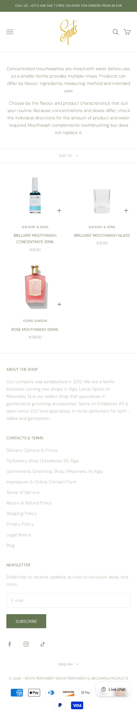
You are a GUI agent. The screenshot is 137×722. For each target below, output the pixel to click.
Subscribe (26, 621)
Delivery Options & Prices (32, 450)
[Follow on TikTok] (43, 644)
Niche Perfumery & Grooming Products (92, 678)
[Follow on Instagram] (26, 644)
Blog (10, 545)
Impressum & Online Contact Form (41, 482)
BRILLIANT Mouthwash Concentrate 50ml (35, 238)
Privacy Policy (20, 524)
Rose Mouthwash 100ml (35, 329)
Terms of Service (23, 492)
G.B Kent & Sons (35, 227)
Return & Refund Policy (29, 503)
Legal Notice (18, 535)
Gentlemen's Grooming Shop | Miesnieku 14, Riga (54, 471)
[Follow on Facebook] (9, 644)
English (65, 664)
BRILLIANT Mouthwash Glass (102, 235)
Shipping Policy (21, 513)
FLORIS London (35, 321)
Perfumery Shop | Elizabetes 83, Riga (42, 461)
